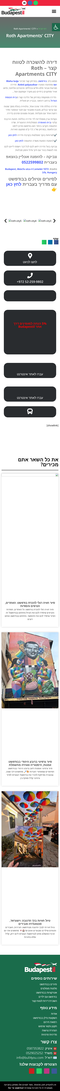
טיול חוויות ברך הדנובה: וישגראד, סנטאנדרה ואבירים (30, 922)
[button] (56, 27)
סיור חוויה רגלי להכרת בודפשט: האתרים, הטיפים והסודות (30, 604)
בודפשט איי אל (15, 1087)
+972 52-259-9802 (30, 282)
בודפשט (42, 81)
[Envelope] (24, 3)
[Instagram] (46, 1071)
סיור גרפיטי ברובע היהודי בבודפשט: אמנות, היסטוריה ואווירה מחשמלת (30, 763)
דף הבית (42, 28)
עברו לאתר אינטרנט (30, 374)
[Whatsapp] (35, 3)
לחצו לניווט (30, 262)
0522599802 (32, 162)
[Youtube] (31, 1071)
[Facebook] (30, 3)
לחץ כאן (12, 135)
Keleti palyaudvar (28, 84)
